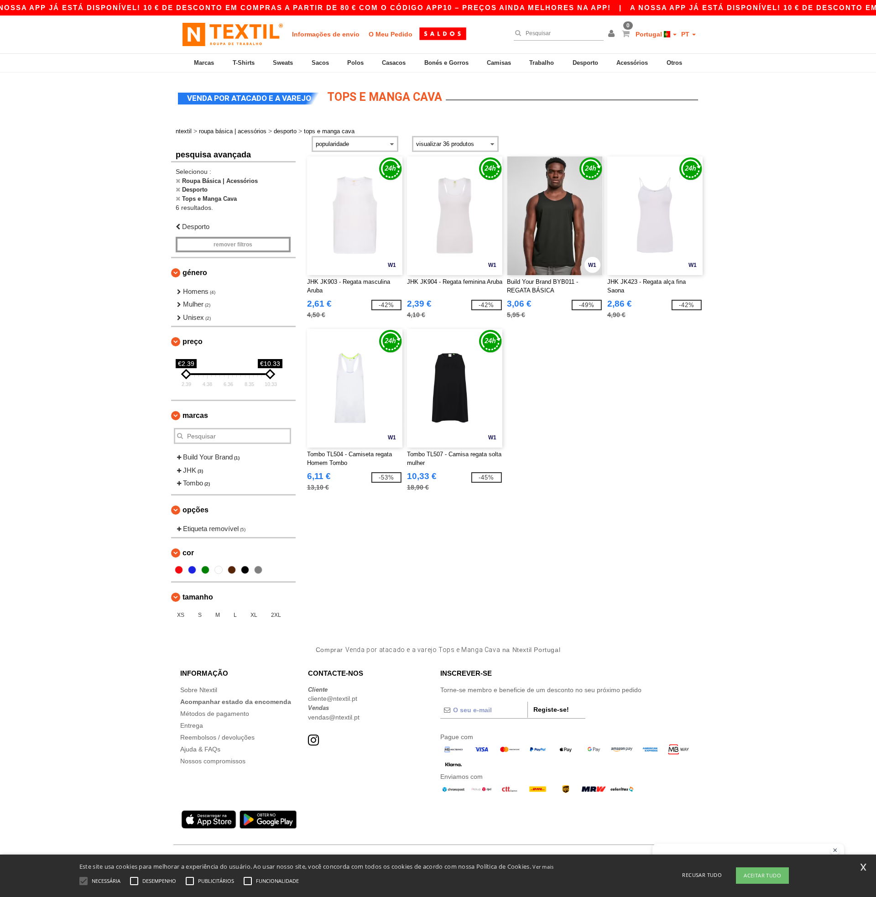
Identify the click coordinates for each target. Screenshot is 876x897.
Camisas (499, 62)
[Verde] (205, 570)
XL (253, 615)
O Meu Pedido (390, 34)
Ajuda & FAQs (200, 749)
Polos (355, 62)
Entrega (191, 725)
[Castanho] (232, 570)
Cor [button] (188, 553)
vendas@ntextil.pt (334, 717)
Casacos (394, 62)
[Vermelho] (179, 570)
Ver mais (542, 866)
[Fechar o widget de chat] (835, 850)
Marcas (204, 62)
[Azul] (192, 570)
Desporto (585, 62)
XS (180, 615)
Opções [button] (195, 510)
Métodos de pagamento (214, 713)
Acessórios (632, 62)
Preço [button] (192, 341)
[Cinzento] (258, 570)
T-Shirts (244, 62)
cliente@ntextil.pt (332, 698)
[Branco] (218, 570)
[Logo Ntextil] (232, 34)
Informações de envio (326, 34)
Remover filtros (233, 244)
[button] (612, 34)
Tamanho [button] (197, 597)
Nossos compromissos (212, 761)
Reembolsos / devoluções (217, 737)
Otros (674, 62)
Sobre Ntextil (198, 690)
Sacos (320, 62)
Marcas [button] (195, 415)
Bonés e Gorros (446, 62)
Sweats (283, 62)
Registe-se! (551, 709)
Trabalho (541, 62)
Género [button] (194, 272)
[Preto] (245, 570)
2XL (276, 615)
